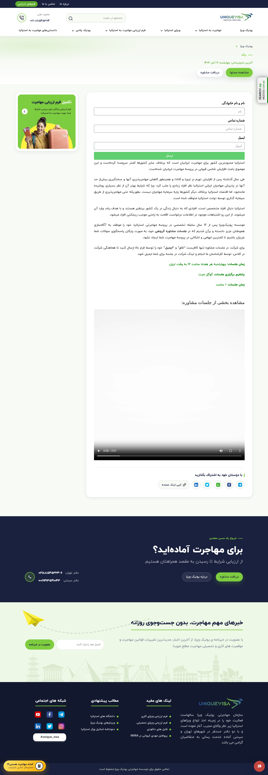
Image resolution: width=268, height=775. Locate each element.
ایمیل (241, 138)
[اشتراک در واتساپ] (218, 484)
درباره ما (64, 4)
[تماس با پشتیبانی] (259, 766)
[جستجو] (71, 18)
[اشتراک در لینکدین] (196, 484)
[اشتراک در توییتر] (207, 484)
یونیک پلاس (83, 30)
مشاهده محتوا (239, 73)
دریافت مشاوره (210, 73)
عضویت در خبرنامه (39, 644)
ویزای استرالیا (172, 30)
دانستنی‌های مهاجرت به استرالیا (38, 30)
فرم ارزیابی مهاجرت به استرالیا (127, 30)
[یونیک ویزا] (237, 19)
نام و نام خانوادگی (233, 103)
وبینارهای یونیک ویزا (102, 723)
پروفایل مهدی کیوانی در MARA (149, 736)
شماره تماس (236, 120)
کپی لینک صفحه (171, 485)
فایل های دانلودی (157, 729)
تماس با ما (48, 4)
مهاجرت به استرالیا (210, 30)
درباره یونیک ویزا (196, 577)
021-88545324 (40, 21)
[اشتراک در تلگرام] (240, 484)
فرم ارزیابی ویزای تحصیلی (152, 723)
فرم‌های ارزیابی (26, 4)
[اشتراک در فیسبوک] (229, 484)
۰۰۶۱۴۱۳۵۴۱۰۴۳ (49, 580)
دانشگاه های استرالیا (102, 716)
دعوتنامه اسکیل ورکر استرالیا (98, 729)
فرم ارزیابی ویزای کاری (154, 716)
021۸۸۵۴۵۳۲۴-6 (50, 573)
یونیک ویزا (246, 30)
